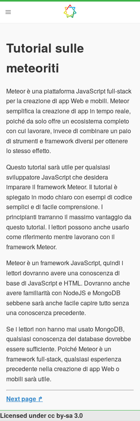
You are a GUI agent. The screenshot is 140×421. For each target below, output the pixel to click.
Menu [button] (8, 12)
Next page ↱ (24, 398)
